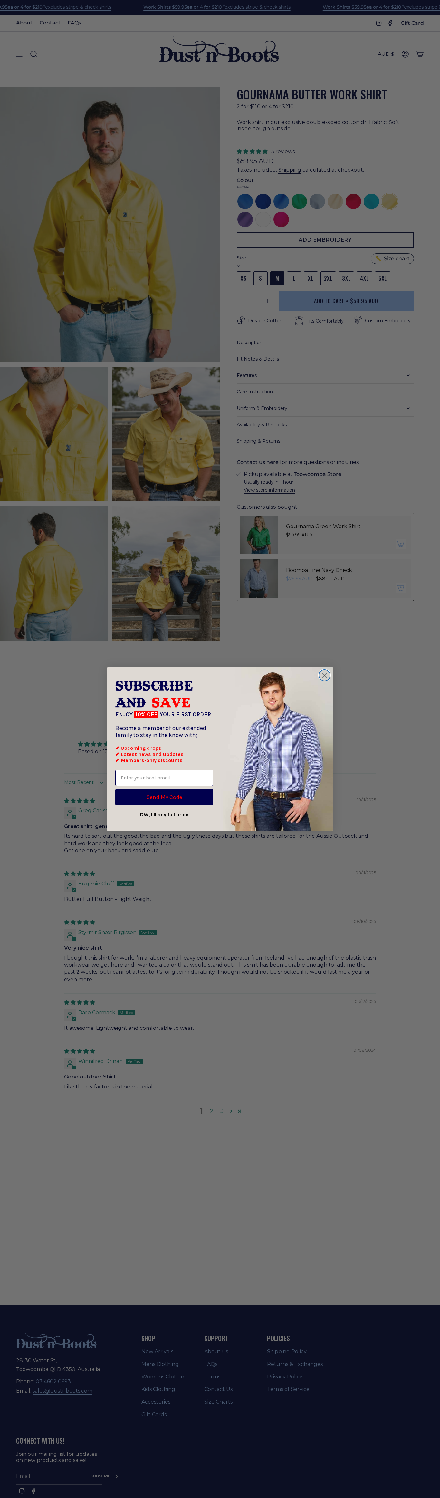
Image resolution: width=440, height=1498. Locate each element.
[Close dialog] (324, 675)
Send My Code (164, 797)
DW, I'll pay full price (164, 814)
